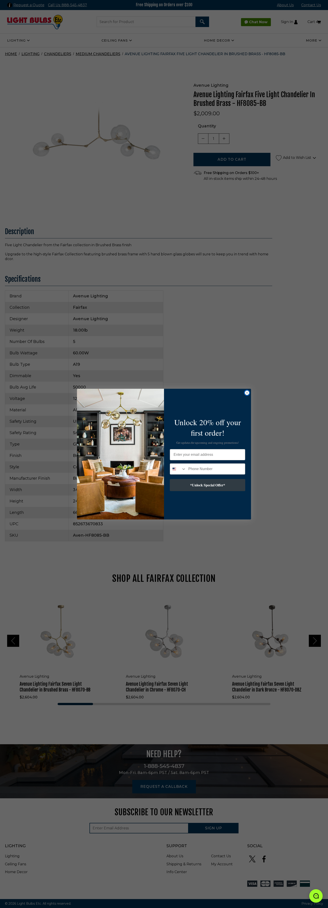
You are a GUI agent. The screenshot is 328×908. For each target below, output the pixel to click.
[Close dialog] (247, 393)
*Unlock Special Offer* (207, 485)
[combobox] (178, 469)
